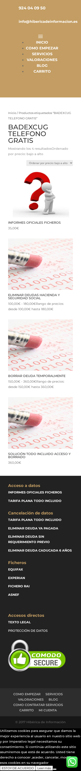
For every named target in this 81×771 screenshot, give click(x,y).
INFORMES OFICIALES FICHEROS (35, 492)
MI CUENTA (48, 710)
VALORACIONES (42, 60)
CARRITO (42, 71)
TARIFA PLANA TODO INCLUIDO (34, 501)
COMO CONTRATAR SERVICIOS (38, 705)
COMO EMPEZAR (42, 48)
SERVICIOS (42, 54)
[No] (54, 769)
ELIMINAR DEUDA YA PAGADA (33, 528)
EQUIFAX (15, 569)
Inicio (12, 113)
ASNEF (13, 595)
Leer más (44, 768)
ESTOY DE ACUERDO (18, 768)
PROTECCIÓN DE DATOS (28, 631)
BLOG (42, 65)
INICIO (42, 42)
